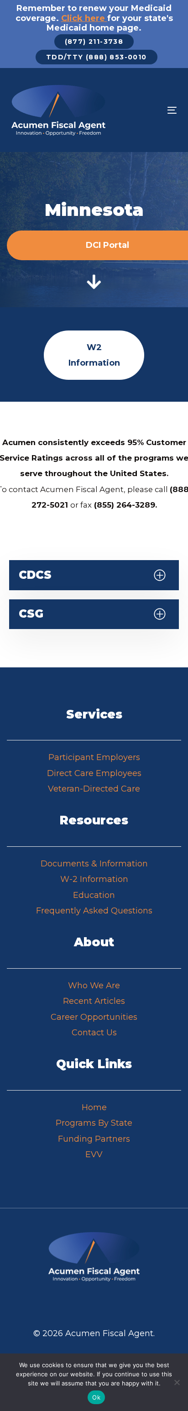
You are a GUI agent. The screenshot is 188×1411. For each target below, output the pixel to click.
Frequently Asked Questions (94, 911)
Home (94, 1107)
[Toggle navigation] (149, 110)
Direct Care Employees (94, 773)
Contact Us (94, 1033)
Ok (96, 1397)
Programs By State (94, 1123)
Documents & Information (94, 864)
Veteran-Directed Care (94, 789)
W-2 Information (94, 879)
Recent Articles (94, 1001)
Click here (83, 18)
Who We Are (94, 986)
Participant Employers (94, 757)
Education (94, 895)
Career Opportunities (94, 1017)
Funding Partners (94, 1139)
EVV (94, 1154)
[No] (176, 1382)
